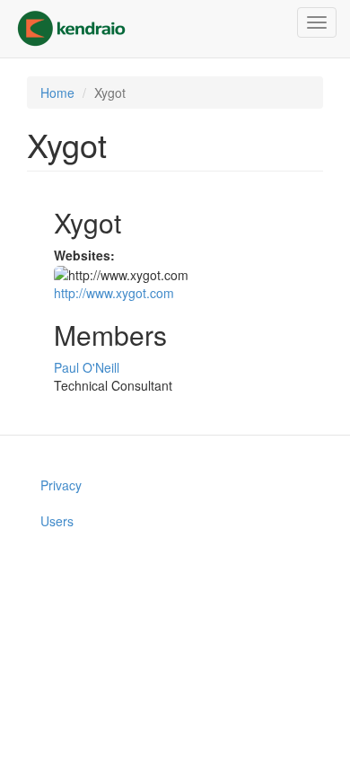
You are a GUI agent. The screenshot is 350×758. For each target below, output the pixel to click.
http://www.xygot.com (114, 293)
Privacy (61, 485)
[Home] (71, 28)
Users (57, 521)
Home (57, 92)
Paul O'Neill (86, 367)
